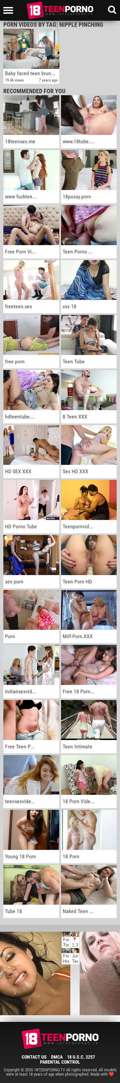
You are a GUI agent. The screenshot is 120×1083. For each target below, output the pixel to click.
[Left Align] (9, 10)
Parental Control (60, 1062)
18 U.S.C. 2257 (81, 1057)
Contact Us (34, 1057)
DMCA (57, 1057)
